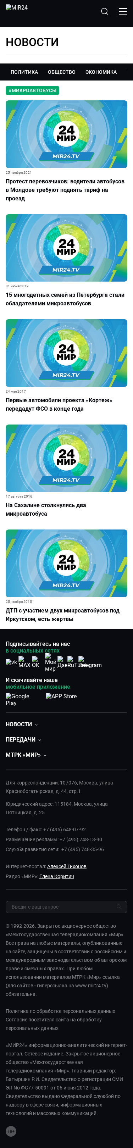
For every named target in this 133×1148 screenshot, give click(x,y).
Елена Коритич (56, 876)
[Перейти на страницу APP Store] (61, 698)
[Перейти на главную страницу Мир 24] (17, 11)
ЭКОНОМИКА (101, 72)
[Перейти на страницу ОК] (37, 662)
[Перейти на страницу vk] (11, 662)
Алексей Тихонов (67, 866)
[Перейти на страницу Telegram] (90, 662)
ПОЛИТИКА (24, 72)
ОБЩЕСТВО (62, 72)
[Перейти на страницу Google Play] (23, 698)
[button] (22, 724)
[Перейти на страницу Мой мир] (50, 662)
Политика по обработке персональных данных (60, 1011)
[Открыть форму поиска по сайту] (105, 11)
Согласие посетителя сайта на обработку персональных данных (54, 1024)
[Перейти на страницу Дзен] (64, 662)
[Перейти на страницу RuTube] (77, 662)
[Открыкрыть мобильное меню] (123, 11)
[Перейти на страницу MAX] (24, 662)
